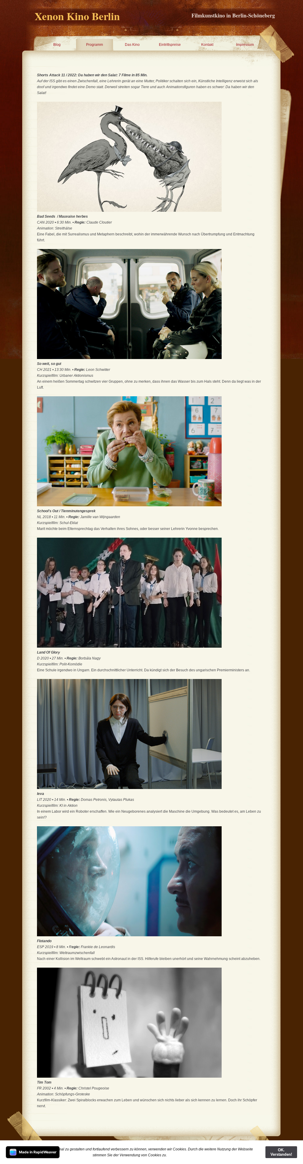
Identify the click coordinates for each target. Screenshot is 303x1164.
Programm (94, 45)
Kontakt (207, 45)
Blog (57, 45)
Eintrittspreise (170, 45)
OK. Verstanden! (281, 1152)
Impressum (245, 45)
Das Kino (132, 45)
